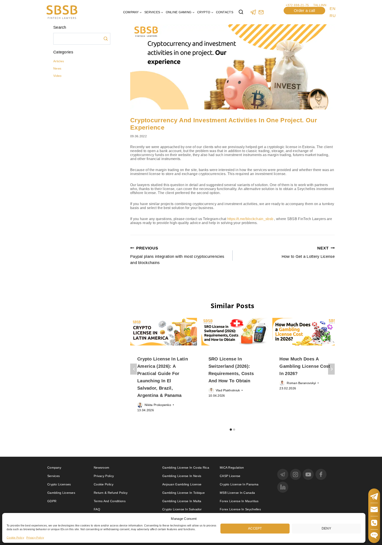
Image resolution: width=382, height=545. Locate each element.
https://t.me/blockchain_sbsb (250, 219)
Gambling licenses (61, 492)
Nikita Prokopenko (158, 405)
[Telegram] (253, 12)
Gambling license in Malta (181, 501)
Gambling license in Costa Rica (185, 467)
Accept (255, 528)
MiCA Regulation (232, 467)
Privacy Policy (35, 537)
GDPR (51, 501)
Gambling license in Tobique (183, 492)
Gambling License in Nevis (181, 476)
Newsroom (101, 467)
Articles (58, 61)
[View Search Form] (241, 12)
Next (331, 369)
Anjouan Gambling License (181, 484)
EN (332, 8)
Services (53, 476)
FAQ (97, 509)
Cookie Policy (15, 537)
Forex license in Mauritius (239, 501)
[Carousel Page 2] (234, 429)
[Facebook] (321, 474)
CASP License (230, 476)
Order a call (304, 10)
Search (105, 39)
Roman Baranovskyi (301, 383)
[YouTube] (308, 474)
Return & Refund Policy (111, 492)
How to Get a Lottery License (308, 252)
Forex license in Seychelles (240, 509)
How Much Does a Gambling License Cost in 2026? (304, 366)
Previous (133, 369)
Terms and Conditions (110, 501)
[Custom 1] (261, 12)
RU (333, 15)
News (57, 68)
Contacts (224, 12)
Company (54, 467)
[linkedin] (282, 487)
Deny (326, 528)
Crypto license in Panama (239, 484)
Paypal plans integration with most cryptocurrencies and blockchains (177, 255)
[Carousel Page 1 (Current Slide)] (231, 429)
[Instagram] (295, 474)
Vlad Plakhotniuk (228, 390)
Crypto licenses (59, 484)
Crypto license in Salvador (182, 509)
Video (57, 75)
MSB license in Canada (237, 492)
